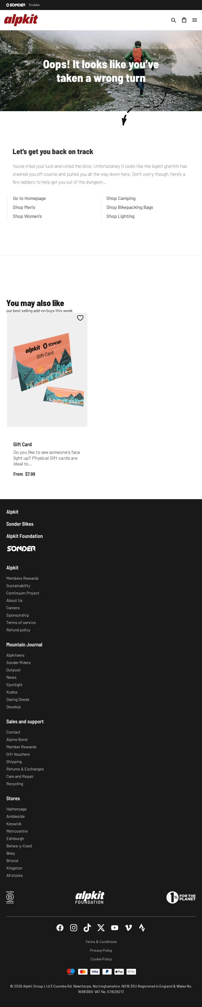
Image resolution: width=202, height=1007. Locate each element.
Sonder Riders (18, 662)
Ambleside (15, 816)
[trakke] (34, 5)
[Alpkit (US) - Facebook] (60, 928)
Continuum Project (22, 592)
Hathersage (16, 808)
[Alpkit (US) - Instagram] (73, 928)
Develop (13, 706)
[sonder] (15, 5)
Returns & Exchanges (25, 768)
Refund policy (18, 629)
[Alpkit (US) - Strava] (142, 928)
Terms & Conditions (101, 941)
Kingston (14, 867)
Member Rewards (21, 746)
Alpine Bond (16, 739)
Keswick (14, 823)
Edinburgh (15, 838)
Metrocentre (17, 830)
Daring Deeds (17, 699)
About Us (14, 600)
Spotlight (14, 684)
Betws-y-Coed (19, 845)
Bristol (12, 860)
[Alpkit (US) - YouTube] (114, 928)
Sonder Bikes (19, 524)
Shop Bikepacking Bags (130, 207)
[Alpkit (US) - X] (101, 928)
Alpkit (12, 511)
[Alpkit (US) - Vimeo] (128, 928)
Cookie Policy (101, 959)
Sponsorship (17, 614)
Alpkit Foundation (24, 536)
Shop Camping (121, 198)
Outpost (13, 669)
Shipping (14, 761)
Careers (13, 607)
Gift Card (22, 444)
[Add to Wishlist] (80, 317)
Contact (13, 731)
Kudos (12, 691)
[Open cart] (184, 20)
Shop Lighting (120, 216)
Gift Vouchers (18, 754)
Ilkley (10, 853)
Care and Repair (20, 776)
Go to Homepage (29, 198)
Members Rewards (22, 578)
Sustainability (18, 585)
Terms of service (21, 622)
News (11, 677)
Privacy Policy (101, 950)
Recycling (14, 783)
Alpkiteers (15, 654)
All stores (14, 875)
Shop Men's (24, 207)
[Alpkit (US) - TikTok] (87, 928)
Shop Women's (27, 216)
